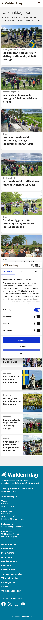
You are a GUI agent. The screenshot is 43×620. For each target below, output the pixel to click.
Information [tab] (21, 271)
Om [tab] (35, 271)
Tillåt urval (22, 347)
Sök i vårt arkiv (8, 570)
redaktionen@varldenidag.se (13, 526)
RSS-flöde (6, 565)
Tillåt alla (21, 340)
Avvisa (21, 353)
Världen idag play (9, 578)
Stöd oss (5, 586)
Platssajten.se (8, 582)
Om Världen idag (9, 544)
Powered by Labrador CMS (21, 617)
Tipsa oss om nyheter (11, 574)
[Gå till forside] (11, 3)
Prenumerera (7, 553)
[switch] (37, 316)
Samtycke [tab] (8, 271)
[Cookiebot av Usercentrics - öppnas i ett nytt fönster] (30, 265)
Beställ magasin (9, 561)
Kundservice (7, 548)
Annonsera (6, 557)
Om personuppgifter (11, 591)
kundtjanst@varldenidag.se (12, 519)
